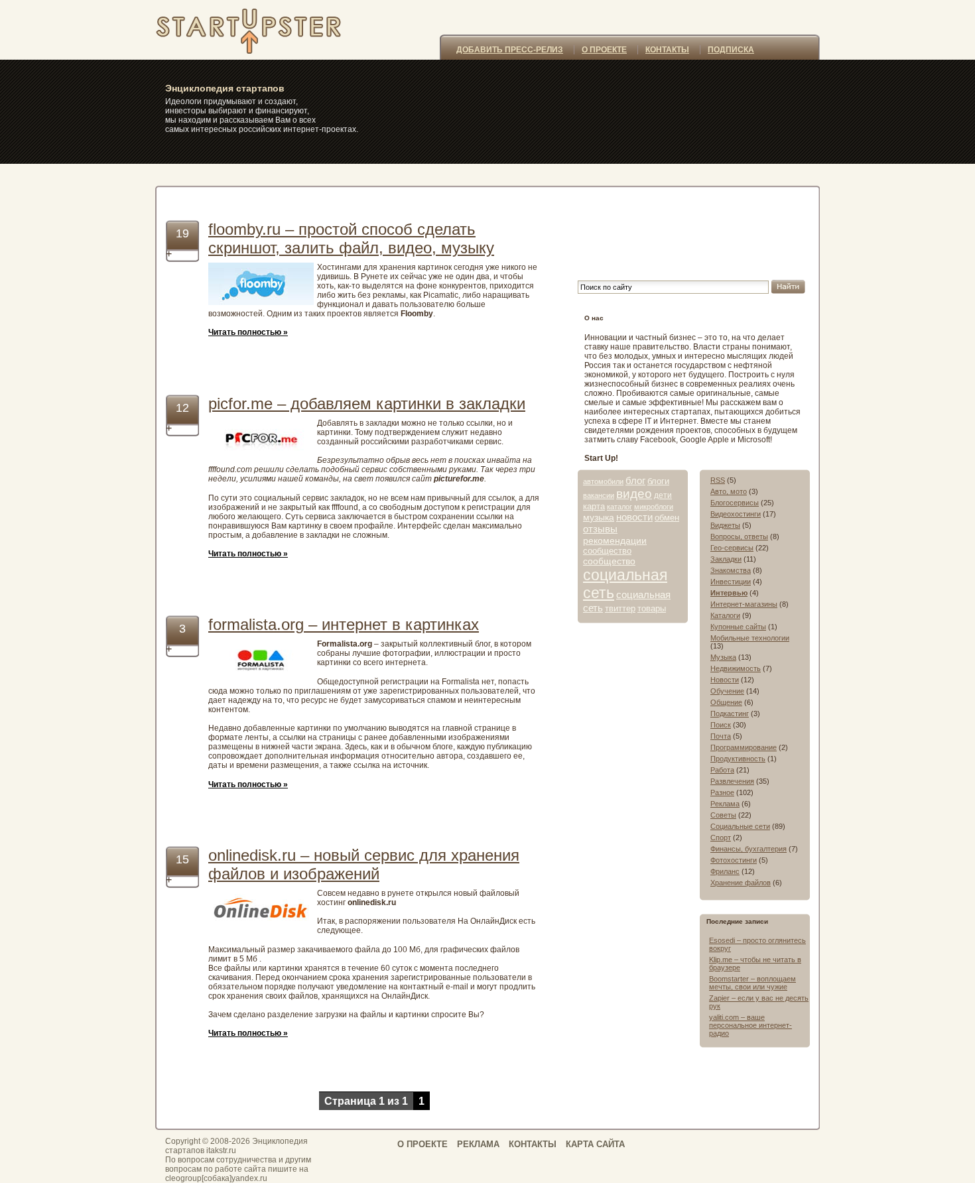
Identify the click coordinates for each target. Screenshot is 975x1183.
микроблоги (653, 507)
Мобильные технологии (749, 638)
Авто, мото (728, 491)
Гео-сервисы (731, 548)
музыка (598, 517)
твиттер (620, 608)
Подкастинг (729, 713)
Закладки (726, 559)
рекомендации (615, 540)
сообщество (607, 551)
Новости (724, 680)
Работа (722, 770)
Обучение (727, 691)
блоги (658, 481)
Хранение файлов (740, 883)
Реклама (725, 804)
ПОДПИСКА (731, 49)
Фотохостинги (733, 860)
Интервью (729, 593)
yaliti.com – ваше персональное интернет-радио (750, 1025)
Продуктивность (737, 759)
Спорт (720, 837)
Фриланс (725, 871)
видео (634, 494)
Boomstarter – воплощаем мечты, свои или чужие (752, 983)
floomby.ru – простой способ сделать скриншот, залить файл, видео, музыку (351, 238)
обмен (667, 518)
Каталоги (725, 615)
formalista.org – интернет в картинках (343, 624)
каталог (619, 507)
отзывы (600, 528)
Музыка (723, 657)
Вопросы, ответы (739, 536)
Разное (722, 792)
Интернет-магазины (743, 604)
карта (594, 506)
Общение (726, 702)
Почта (720, 736)
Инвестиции (730, 582)
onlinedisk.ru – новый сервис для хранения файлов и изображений (363, 864)
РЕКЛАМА (478, 1144)
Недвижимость (735, 668)
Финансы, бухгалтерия (748, 849)
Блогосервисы (734, 503)
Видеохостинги (735, 514)
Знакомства (730, 570)
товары (651, 608)
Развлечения (732, 781)
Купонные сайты (738, 627)
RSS (717, 480)
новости (634, 517)
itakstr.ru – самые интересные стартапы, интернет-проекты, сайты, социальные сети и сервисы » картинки (264, 30)
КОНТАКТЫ (667, 49)
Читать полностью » (248, 332)
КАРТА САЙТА (595, 1144)
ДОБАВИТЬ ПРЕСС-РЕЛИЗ (509, 49)
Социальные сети (740, 826)
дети (663, 495)
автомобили (603, 481)
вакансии (598, 495)
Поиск (720, 725)
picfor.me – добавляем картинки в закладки (366, 403)
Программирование (743, 747)
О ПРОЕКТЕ (604, 49)
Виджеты (725, 525)
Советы (723, 815)
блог (635, 480)
